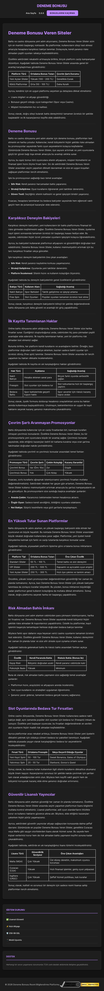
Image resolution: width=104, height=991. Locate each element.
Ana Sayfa (31, 13)
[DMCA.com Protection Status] (90, 985)
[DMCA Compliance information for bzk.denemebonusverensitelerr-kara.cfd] (70, 984)
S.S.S (41, 13)
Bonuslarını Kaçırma (62, 13)
